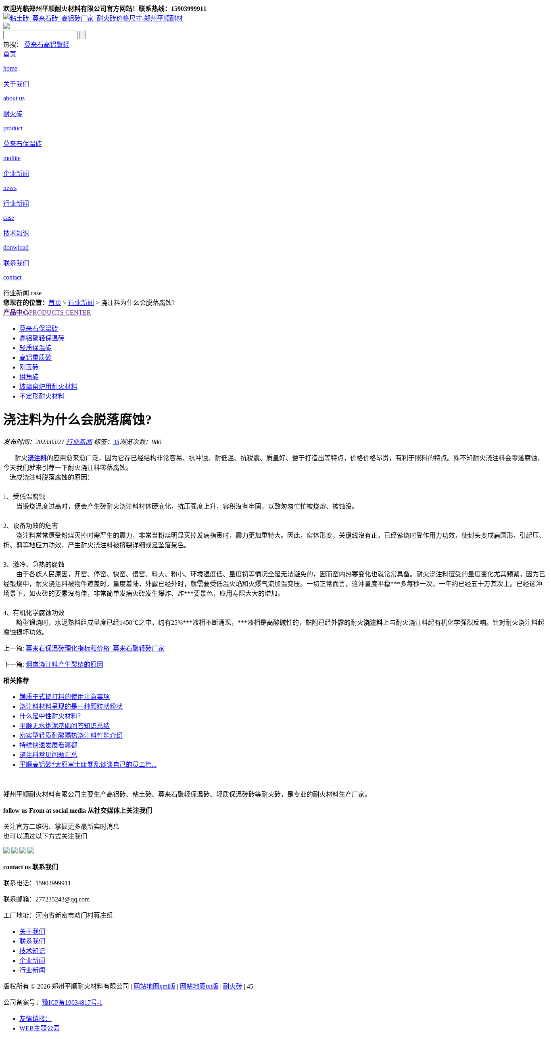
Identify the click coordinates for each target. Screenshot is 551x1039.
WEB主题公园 (39, 1028)
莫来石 (34, 44)
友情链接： (35, 1018)
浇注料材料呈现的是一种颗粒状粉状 (71, 706)
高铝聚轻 (56, 44)
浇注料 (37, 458)
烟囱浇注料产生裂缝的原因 (64, 664)
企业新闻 (32, 960)
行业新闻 (81, 302)
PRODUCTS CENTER (47, 312)
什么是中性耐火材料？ (51, 716)
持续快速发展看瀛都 (48, 745)
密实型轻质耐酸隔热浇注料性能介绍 (71, 735)
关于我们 (32, 931)
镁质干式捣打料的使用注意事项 (64, 696)
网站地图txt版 (199, 986)
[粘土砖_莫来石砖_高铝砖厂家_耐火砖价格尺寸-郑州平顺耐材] (93, 18)
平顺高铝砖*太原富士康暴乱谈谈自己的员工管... (88, 764)
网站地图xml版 (154, 986)
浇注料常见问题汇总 (48, 754)
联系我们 (32, 941)
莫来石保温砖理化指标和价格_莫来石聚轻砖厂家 (95, 648)
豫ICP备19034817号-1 (72, 1002)
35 (116, 441)
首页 (54, 302)
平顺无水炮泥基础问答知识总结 (64, 725)
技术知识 (32, 950)
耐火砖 (232, 986)
